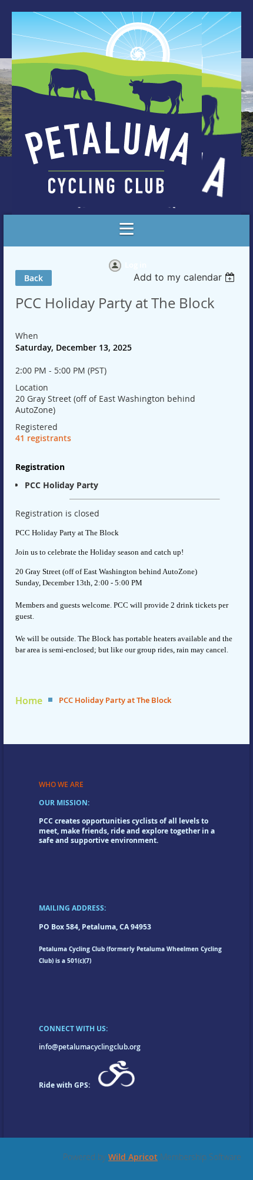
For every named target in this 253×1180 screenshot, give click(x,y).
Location (31, 387)
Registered (36, 426)
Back (33, 278)
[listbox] (186, 277)
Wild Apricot (133, 1156)
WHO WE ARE (61, 784)
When (26, 335)
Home (28, 701)
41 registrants (43, 438)
